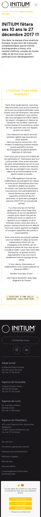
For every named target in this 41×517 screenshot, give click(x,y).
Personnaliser (20, 508)
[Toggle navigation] (36, 5)
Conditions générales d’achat (15, 446)
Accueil (5, 11)
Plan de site (7, 461)
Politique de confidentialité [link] (20, 512)
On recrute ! (7, 442)
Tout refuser (20, 503)
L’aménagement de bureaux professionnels (15, 472)
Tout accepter (20, 499)
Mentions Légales (10, 456)
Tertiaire (13, 11)
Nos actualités (8, 466)
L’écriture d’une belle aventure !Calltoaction (20, 297)
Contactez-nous (20, 340)
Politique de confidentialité (14, 451)
